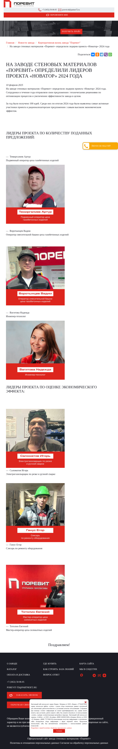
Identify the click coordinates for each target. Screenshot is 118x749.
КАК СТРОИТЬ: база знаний (58, 669)
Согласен (59, 731)
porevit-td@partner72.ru (71, 10)
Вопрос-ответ (51, 675)
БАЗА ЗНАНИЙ (43, 26)
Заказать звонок (27, 695)
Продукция (22, 26)
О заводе (93, 26)
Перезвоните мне (59, 15)
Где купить (61, 26)
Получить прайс (71, 31)
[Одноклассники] (97, 54)
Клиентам (76, 26)
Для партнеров (46, 31)
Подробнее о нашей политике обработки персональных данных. (51, 728)
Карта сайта (86, 664)
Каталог (12, 669)
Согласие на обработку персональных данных (84, 743)
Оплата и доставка (18, 675)
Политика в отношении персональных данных (34, 743)
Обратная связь (21, 705)
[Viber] (106, 54)
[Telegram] (101, 54)
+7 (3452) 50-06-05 (49, 10)
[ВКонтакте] (93, 54)
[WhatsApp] (110, 54)
